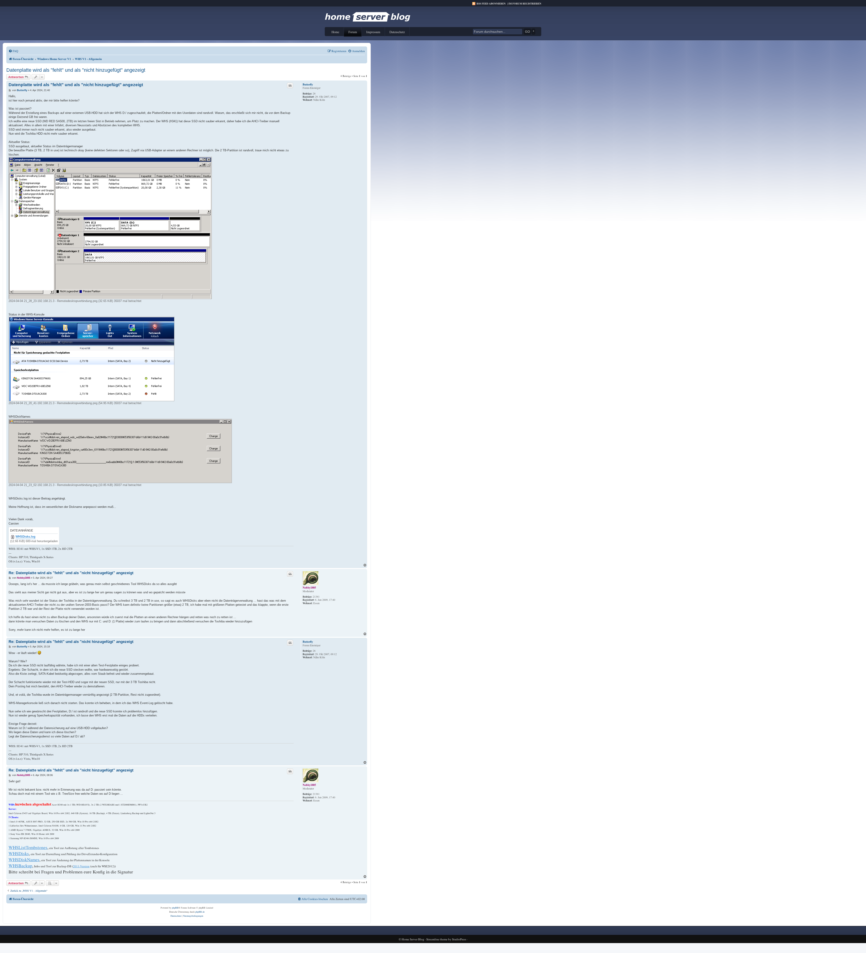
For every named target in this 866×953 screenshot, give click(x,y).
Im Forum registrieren (525, 3)
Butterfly (308, 84)
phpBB (175, 907)
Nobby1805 (309, 587)
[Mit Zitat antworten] (290, 85)
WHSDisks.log (25, 536)
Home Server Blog (413, 939)
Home (335, 32)
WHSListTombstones (28, 847)
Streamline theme (436, 939)
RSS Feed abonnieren (491, 3)
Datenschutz (397, 32)
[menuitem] (13, 51)
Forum (352, 32)
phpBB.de (200, 911)
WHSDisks (19, 853)
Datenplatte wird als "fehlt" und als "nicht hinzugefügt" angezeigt (75, 70)
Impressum (373, 32)
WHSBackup (20, 866)
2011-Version (81, 866)
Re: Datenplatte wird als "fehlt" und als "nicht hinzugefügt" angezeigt (71, 573)
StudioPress (459, 939)
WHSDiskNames (24, 859)
